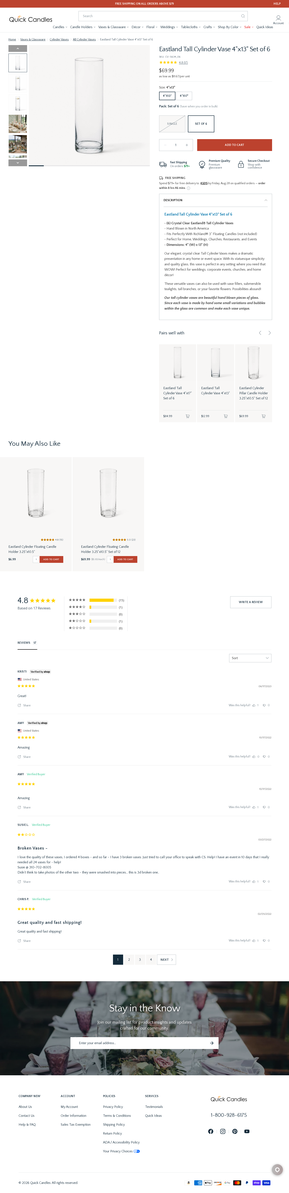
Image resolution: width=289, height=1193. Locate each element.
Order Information (73, 1116)
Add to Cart (234, 145)
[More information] (188, 188)
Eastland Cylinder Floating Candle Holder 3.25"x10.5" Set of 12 (105, 549)
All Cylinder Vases (84, 39)
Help (277, 4)
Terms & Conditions (117, 1116)
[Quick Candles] (30, 20)
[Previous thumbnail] (17, 48)
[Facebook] (210, 1132)
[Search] (243, 16)
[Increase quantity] (187, 145)
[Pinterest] (234, 1132)
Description (173, 200)
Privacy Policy (113, 1107)
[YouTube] (246, 1132)
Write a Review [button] (251, 602)
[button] (60, 27)
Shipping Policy (114, 1125)
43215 (204, 183)
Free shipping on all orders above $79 (144, 4)
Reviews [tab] (24, 643)
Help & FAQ (27, 1125)
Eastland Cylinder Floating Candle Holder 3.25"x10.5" (32, 549)
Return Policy (112, 1133)
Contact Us (26, 1116)
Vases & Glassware (32, 39)
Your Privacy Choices (118, 1151)
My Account (69, 1107)
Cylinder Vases (59, 39)
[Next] (269, 332)
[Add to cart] (187, 416)
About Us (25, 1107)
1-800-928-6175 (229, 1115)
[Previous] (260, 332)
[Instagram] (222, 1132)
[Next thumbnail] (17, 162)
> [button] (166, 959)
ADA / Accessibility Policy (121, 1142)
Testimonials (154, 1107)
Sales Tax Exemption (76, 1125)
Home (12, 39)
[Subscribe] (211, 1043)
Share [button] (27, 705)
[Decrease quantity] (165, 145)
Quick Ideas (153, 1116)
